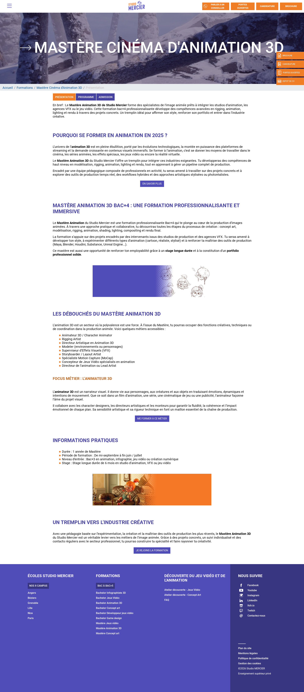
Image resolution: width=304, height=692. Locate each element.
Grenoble (33, 602)
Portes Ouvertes (242, 6)
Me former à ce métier (152, 418)
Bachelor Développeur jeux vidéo (114, 613)
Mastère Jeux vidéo (107, 623)
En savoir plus (152, 183)
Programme (86, 97)
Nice (30, 613)
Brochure (291, 6)
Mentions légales (248, 653)
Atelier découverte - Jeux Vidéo (182, 589)
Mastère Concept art (107, 633)
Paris (31, 618)
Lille (30, 608)
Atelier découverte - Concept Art (182, 594)
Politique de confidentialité (253, 658)
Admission (105, 97)
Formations (25, 88)
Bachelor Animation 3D (109, 602)
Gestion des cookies (249, 663)
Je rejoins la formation (152, 550)
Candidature (267, 6)
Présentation (64, 97)
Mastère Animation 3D (108, 628)
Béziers (32, 597)
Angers (32, 592)
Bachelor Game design (109, 618)
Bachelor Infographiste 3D (111, 592)
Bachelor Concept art (108, 608)
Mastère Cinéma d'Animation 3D (59, 88)
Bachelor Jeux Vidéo (107, 597)
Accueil (8, 88)
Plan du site (244, 648)
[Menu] (8, 6)
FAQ (166, 599)
